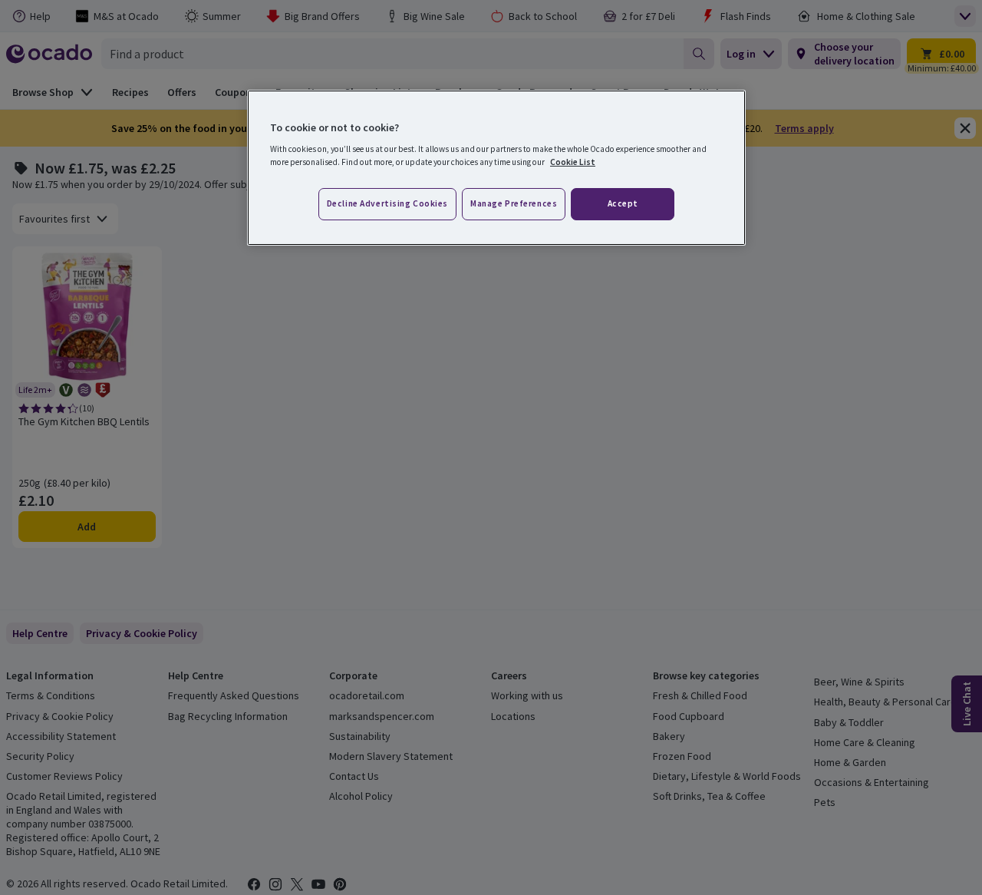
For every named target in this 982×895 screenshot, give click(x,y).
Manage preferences (513, 203)
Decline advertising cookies (387, 203)
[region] (496, 168)
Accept (623, 203)
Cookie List (572, 162)
